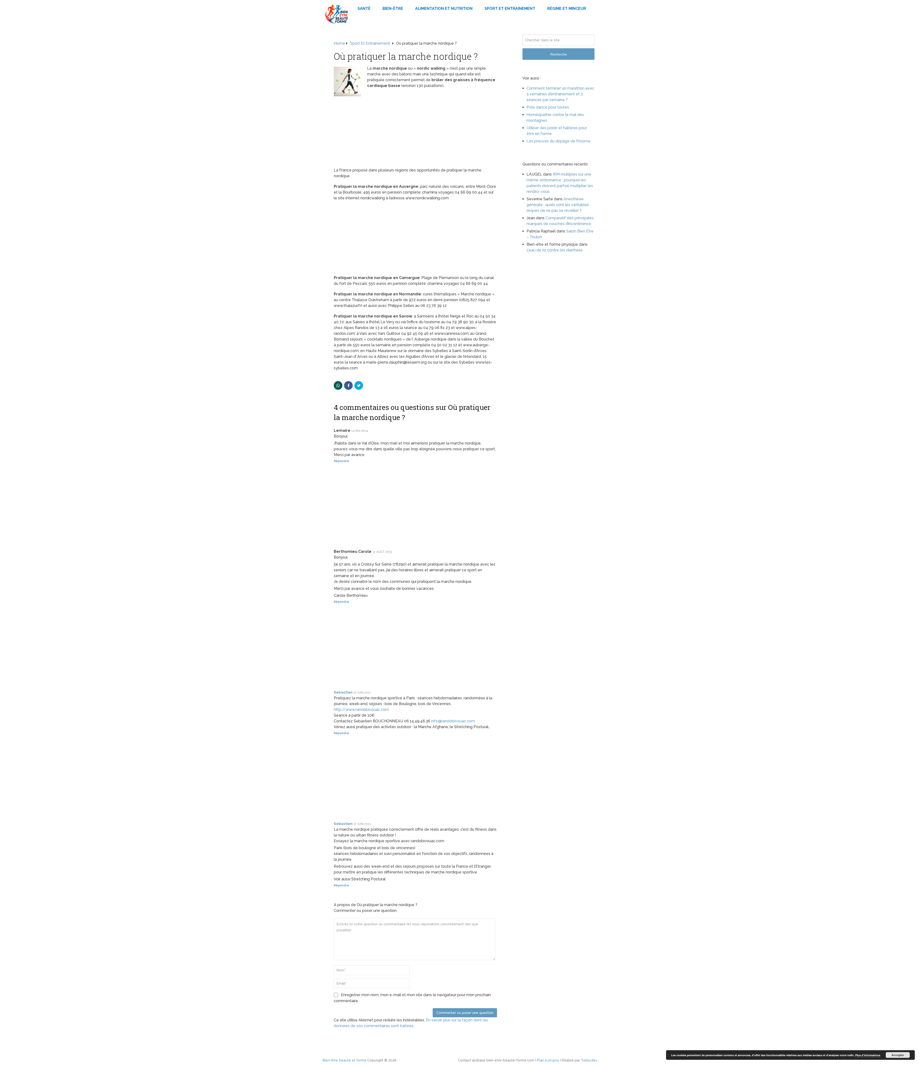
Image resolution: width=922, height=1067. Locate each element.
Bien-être (392, 8)
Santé (364, 8)
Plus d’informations (867, 1055)
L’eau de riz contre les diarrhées (555, 250)
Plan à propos (548, 1060)
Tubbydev (589, 1060)
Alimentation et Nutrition (444, 8)
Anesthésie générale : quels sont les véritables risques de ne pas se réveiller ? (558, 205)
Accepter (898, 1055)
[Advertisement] (415, 131)
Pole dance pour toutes (548, 107)
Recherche (558, 54)
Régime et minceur (566, 8)
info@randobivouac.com (453, 721)
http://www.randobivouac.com (361, 709)
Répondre (341, 461)
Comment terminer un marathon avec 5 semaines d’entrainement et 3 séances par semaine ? (560, 94)
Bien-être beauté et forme (344, 1060)
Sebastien (343, 692)
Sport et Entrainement (510, 8)
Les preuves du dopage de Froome (558, 141)
